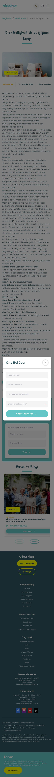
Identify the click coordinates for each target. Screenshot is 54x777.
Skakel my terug (24, 414)
